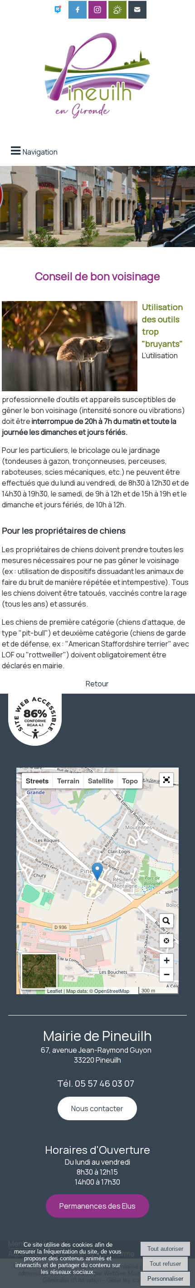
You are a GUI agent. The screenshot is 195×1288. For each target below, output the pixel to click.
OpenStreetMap (111, 990)
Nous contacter (97, 1108)
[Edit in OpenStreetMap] (135, 990)
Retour (97, 684)
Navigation (40, 152)
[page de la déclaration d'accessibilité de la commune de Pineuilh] (35, 743)
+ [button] (167, 960)
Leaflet (54, 990)
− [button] (167, 974)
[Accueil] (97, 73)
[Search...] (166, 921)
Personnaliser (165, 1278)
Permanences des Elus (97, 1206)
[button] (166, 780)
